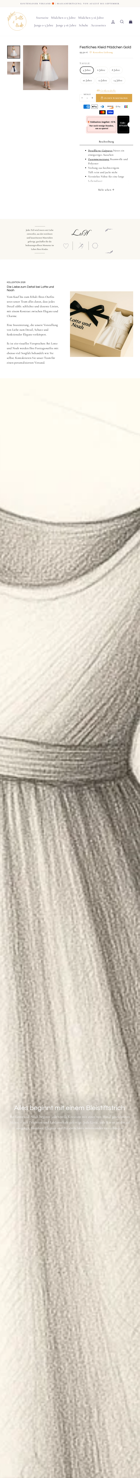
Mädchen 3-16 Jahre (91, 18)
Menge (87, 94)
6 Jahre (101, 70)
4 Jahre (87, 70)
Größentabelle (108, 90)
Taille (85, 63)
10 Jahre (87, 80)
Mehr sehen (105, 189)
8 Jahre (116, 70)
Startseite (42, 18)
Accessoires (98, 25)
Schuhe (83, 25)
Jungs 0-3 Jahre (43, 25)
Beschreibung (106, 141)
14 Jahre (118, 80)
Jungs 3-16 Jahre (66, 25)
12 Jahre (102, 80)
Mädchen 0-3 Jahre (63, 18)
